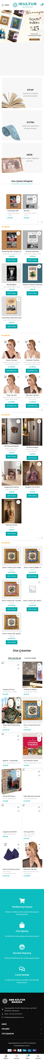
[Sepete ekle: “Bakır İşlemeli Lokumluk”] (39, 771)
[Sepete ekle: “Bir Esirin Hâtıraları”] (35, 197)
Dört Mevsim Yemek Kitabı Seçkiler (31, 761)
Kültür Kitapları (15, 213)
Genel (10, 215)
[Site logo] (25, 5)
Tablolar (11, 570)
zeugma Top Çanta (32, 487)
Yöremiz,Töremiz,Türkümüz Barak (32, 285)
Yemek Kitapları (11, 763)
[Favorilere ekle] (18, 201)
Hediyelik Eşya (11, 450)
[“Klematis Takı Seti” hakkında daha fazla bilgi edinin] (39, 845)
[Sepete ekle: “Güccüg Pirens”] (39, 807)
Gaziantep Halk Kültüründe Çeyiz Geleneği (11, 318)
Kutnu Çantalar (7, 873)
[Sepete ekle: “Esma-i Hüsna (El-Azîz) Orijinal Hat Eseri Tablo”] (39, 700)
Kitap (8, 213)
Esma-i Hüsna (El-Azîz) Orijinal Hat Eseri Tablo (32, 726)
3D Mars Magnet (32, 447)
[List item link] (22, 1014)
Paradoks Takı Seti (32, 360)
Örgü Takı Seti (12, 395)
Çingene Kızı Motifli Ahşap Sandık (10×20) (11, 832)
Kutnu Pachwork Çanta (11, 869)
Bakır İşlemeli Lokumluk (32, 796)
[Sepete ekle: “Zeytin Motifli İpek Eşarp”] (18, 700)
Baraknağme (11, 285)
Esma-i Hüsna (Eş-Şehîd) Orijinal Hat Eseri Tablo (11, 634)
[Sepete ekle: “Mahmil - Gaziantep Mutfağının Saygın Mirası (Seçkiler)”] (18, 736)
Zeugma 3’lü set (8, 689)
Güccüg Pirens (29, 832)
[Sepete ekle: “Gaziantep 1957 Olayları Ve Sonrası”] (18, 197)
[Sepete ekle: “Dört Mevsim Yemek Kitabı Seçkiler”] (39, 736)
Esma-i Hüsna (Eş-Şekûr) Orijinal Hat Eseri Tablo (32, 601)
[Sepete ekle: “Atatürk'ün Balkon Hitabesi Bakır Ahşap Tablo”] (39, 665)
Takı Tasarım (6, 362)
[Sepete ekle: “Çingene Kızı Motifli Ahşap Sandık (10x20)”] (18, 807)
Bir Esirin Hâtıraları (27, 211)
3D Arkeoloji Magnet (11, 446)
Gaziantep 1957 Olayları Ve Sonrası (11, 252)
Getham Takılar (15, 362)
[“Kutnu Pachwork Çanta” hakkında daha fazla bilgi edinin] (18, 845)
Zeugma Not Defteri (11, 487)
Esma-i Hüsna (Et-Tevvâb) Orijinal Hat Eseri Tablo (11, 601)
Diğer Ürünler (9, 448)
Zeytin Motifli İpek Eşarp (11, 725)
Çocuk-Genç (31, 834)
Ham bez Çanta (11, 525)
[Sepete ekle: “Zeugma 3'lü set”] (18, 665)
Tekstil (32, 489)
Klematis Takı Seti (32, 395)
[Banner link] (22, 93)
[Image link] (14, 1001)
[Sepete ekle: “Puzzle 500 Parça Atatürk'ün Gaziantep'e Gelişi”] (18, 771)
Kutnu (9, 871)
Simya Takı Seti (11, 360)
